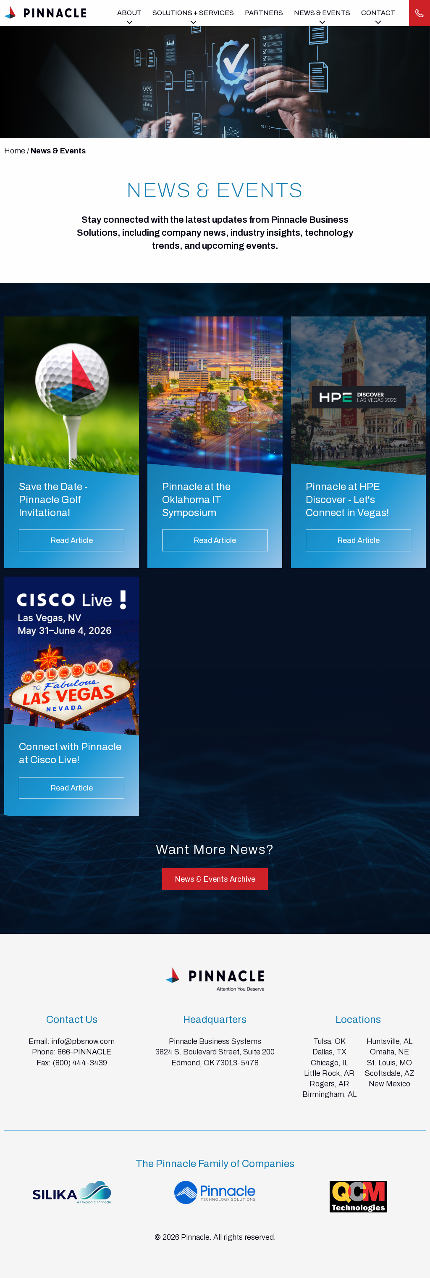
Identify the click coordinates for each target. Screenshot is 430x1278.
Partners (264, 12)
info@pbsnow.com (83, 1041)
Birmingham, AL (329, 1094)
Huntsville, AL (389, 1041)
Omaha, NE (389, 1052)
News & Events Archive (215, 879)
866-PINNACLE (84, 1052)
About (129, 12)
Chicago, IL (329, 1063)
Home (14, 151)
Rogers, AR (329, 1084)
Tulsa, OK (329, 1041)
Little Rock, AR (329, 1073)
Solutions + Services (193, 12)
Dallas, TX (329, 1052)
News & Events (322, 12)
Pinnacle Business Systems (215, 1041)
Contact (378, 12)
